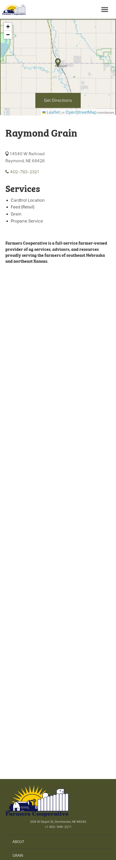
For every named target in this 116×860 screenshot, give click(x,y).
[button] (8, 27)
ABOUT (18, 841)
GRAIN (17, 855)
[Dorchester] (13, 9)
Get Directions (58, 100)
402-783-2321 (24, 172)
